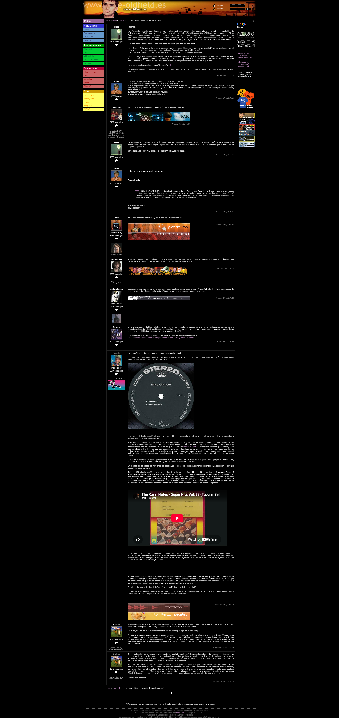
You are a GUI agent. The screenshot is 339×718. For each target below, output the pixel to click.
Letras (87, 102)
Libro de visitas (90, 72)
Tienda (87, 83)
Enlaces (87, 40)
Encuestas (88, 37)
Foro (86, 76)
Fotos (86, 53)
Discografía (89, 95)
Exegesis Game (91, 60)
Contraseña (221, 9)
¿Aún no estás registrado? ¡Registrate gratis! (245, 55)
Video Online (89, 56)
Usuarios (88, 79)
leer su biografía (190, 447)
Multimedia (88, 49)
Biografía (88, 106)
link (171, 65)
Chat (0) (87, 86)
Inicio (87, 20)
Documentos (89, 33)
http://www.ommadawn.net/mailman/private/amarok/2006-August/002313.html (161, 337)
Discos (122, 20)
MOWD (87, 109)
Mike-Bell (180, 713)
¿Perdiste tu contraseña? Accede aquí (243, 64)
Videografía (89, 98)
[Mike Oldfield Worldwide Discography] (245, 35)
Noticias (87, 30)
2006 (137, 191)
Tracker (87, 63)
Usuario (219, 5)
